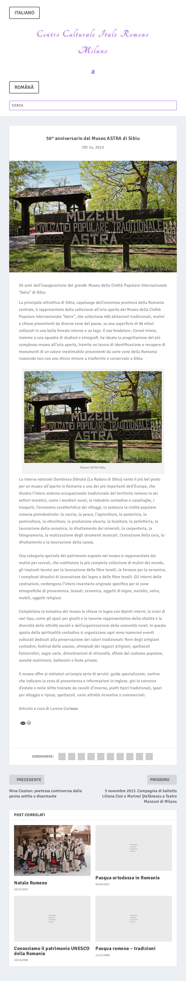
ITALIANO (24, 13)
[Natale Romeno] (52, 850)
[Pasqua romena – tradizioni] (133, 919)
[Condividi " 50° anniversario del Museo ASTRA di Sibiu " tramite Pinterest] (101, 756)
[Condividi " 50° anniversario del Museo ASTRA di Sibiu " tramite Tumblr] (91, 756)
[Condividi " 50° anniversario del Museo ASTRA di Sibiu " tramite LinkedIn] (110, 756)
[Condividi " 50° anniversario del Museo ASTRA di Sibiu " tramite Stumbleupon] (130, 756)
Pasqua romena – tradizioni (125, 948)
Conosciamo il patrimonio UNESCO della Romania (52, 950)
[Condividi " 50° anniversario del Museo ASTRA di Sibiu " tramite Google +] (81, 756)
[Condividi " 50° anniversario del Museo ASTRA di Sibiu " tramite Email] (139, 756)
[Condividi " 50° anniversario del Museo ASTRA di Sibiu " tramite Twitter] (72, 756)
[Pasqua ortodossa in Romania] (133, 848)
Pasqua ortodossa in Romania (127, 878)
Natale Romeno (30, 883)
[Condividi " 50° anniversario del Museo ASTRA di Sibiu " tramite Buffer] (120, 756)
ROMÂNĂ (24, 87)
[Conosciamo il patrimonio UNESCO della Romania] (52, 919)
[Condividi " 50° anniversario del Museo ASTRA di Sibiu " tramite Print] (149, 756)
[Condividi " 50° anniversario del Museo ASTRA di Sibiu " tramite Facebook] (62, 756)
